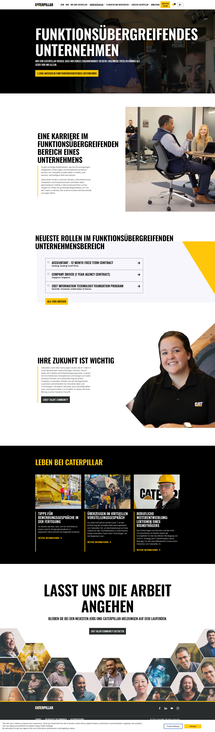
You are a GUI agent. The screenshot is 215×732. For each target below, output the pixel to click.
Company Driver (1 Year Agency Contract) (81, 274)
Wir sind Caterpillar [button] (79, 4)
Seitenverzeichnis (77, 719)
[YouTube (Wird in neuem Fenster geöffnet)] (172, 708)
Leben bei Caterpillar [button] (139, 4)
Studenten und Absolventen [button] (117, 4)
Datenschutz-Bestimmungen (56, 719)
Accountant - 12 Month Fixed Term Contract (82, 262)
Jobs (67, 4)
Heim (62, 4)
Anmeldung (155, 4)
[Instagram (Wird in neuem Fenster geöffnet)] (178, 708)
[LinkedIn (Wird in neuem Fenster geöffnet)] (166, 708)
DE (180, 4)
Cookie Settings (173, 726)
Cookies (38, 719)
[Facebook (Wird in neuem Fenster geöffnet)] (160, 708)
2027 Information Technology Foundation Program (87, 286)
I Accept (193, 726)
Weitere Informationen (48, 537)
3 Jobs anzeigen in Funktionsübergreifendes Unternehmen (67, 73)
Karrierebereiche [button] (96, 4)
